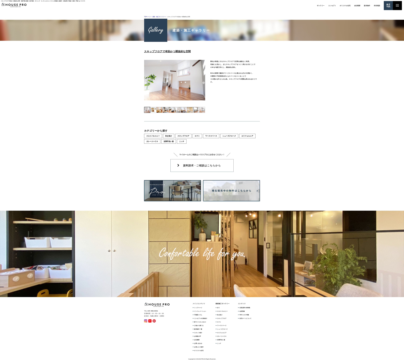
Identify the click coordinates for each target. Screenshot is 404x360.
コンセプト (332, 5)
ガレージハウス (152, 141)
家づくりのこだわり (200, 322)
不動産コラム (198, 315)
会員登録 (242, 311)
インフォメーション (200, 311)
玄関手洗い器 (169, 141)
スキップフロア (183, 136)
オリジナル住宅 (345, 5)
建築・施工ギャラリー (377, 77)
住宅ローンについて (245, 318)
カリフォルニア (247, 136)
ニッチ (181, 141)
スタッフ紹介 (198, 332)
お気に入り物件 (198, 347)
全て (218, 307)
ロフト (197, 136)
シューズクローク (229, 136)
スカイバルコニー (153, 136)
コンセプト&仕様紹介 (200, 318)
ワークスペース (211, 136)
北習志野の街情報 (245, 307)
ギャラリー (321, 5)
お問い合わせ (198, 343)
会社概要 (357, 5)
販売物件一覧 (198, 329)
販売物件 (367, 5)
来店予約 (388, 5)
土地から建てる (377, 90)
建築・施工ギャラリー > (159, 16)
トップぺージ (198, 307)
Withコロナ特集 (244, 315)
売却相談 (377, 5)
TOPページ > (148, 16)
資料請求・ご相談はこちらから (202, 165)
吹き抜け (168, 136)
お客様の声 (197, 336)
